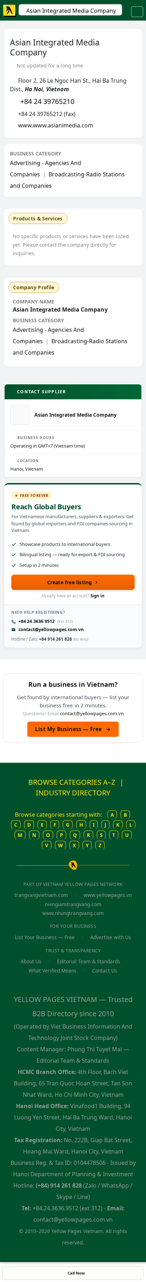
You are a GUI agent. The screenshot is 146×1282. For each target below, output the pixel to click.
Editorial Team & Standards (88, 961)
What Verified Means (53, 970)
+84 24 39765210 (47, 101)
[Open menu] (137, 11)
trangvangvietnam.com (41, 895)
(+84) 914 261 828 (59, 1185)
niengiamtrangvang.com (73, 904)
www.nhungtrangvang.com (73, 913)
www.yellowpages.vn (108, 895)
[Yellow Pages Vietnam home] (10, 10)
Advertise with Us (110, 937)
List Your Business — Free (45, 937)
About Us (31, 961)
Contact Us (104, 970)
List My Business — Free (73, 729)
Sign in (97, 595)
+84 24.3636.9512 (36, 621)
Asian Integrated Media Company (71, 11)
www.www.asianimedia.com (55, 125)
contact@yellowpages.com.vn (51, 629)
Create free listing (69, 582)
